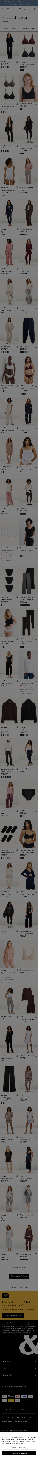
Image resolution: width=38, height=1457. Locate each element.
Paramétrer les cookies (19, 1447)
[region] (19, 1444)
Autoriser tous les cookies (19, 1453)
